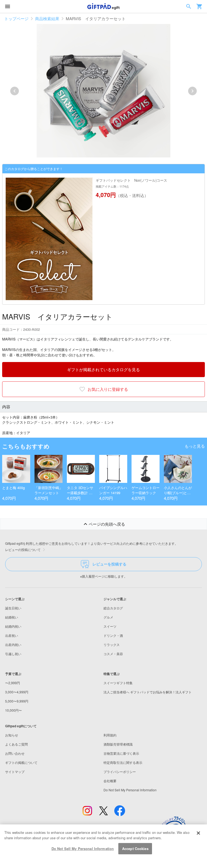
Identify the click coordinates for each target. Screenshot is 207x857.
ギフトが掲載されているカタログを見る (103, 369)
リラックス (112, 644)
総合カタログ (113, 608)
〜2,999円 (12, 682)
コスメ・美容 (113, 653)
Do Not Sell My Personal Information (82, 848)
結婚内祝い (13, 626)
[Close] (198, 833)
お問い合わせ (15, 753)
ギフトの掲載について (21, 762)
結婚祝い (11, 617)
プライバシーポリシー (120, 771)
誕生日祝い (13, 608)
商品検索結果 (47, 18)
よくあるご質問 (16, 744)
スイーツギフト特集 (118, 682)
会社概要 (110, 780)
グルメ (108, 617)
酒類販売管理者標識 (118, 744)
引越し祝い (13, 653)
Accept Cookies (135, 848)
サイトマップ (15, 771)
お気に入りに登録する (108, 389)
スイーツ (110, 626)
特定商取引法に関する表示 (123, 762)
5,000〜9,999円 (16, 701)
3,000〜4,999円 (16, 692)
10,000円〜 (13, 710)
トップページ (16, 18)
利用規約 (110, 735)
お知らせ (11, 735)
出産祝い (11, 635)
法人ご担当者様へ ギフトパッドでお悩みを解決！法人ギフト (148, 692)
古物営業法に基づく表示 (121, 753)
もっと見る (195, 446)
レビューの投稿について (23, 549)
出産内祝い (13, 644)
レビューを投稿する (109, 564)
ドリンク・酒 (113, 635)
